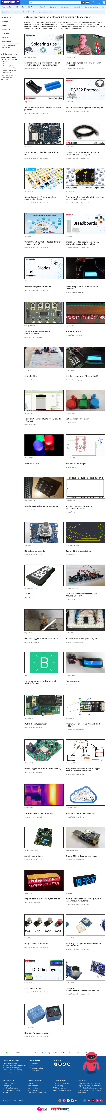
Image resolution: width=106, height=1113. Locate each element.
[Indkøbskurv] (102, 2)
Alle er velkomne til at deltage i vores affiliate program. (9, 59)
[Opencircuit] (60, 1109)
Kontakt (31, 1066)
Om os (30, 1083)
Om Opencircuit (35, 1080)
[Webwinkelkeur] (42, 1109)
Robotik (42, 7)
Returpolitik (7, 1086)
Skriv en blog (58, 1086)
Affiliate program (59, 1088)
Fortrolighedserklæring (11, 1090)
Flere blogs (82, 1092)
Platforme (31, 7)
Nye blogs (82, 1080)
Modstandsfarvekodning (62, 1090)
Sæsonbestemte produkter (94, 7)
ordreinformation (9, 1083)
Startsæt (53, 7)
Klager (5, 1092)
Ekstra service (59, 1080)
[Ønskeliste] (91, 2)
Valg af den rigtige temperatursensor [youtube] (90, 1086)
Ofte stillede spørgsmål (37, 1092)
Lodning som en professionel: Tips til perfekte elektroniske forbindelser (90, 1083)
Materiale (77, 7)
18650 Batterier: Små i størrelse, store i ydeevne (90, 1088)
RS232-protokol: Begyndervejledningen (90, 1090)
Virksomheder (34, 1064)
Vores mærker (7, 7)
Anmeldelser (33, 1086)
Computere (65, 7)
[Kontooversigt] (97, 2)
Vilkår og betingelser (11, 1088)
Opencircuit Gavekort (61, 1083)
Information (8, 1080)
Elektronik (20, 7)
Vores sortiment (34, 1088)
